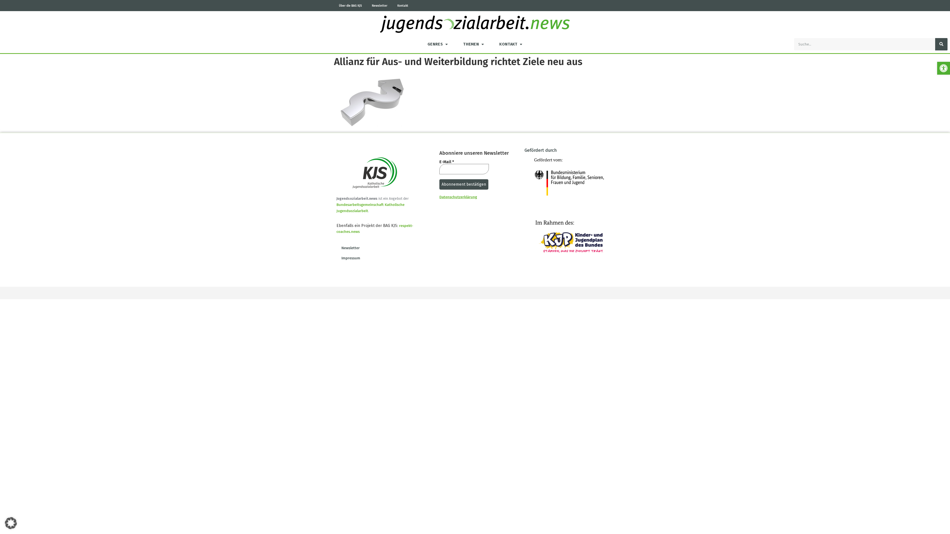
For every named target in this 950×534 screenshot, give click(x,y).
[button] (943, 68)
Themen (471, 44)
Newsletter (379, 5)
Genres (435, 44)
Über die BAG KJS (350, 5)
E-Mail (446, 162)
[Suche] (941, 44)
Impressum (350, 258)
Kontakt (402, 5)
